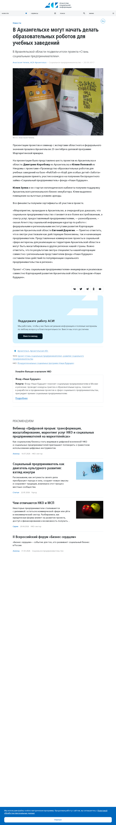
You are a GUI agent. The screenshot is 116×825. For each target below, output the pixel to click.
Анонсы (16, 454)
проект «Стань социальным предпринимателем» (40, 356)
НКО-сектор (37, 454)
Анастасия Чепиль (21, 62)
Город (34, 492)
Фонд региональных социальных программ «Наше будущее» (45, 363)
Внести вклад (30, 336)
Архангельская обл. (39, 351)
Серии (15, 526)
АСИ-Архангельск (38, 62)
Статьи (16, 492)
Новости (17, 23)
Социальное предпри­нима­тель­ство (65, 62)
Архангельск (23, 351)
